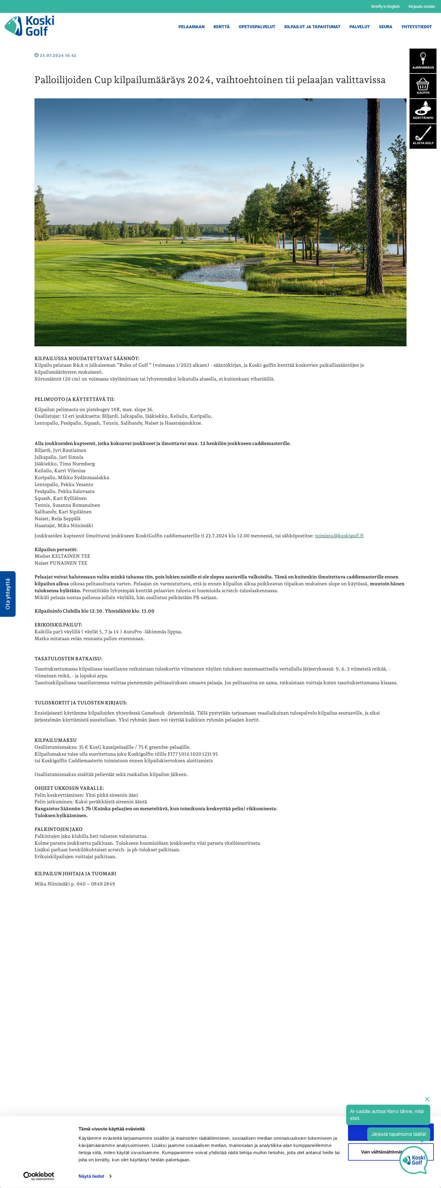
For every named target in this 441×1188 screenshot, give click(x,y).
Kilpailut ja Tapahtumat (312, 26)
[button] (8, 594)
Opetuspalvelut (257, 26)
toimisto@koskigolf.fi (339, 536)
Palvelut (360, 26)
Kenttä (222, 26)
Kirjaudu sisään (422, 6)
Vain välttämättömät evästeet (391, 1151)
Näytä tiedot (91, 1176)
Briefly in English (385, 6)
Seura (385, 26)
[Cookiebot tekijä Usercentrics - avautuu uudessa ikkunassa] (39, 1176)
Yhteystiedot (416, 26)
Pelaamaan (191, 26)
